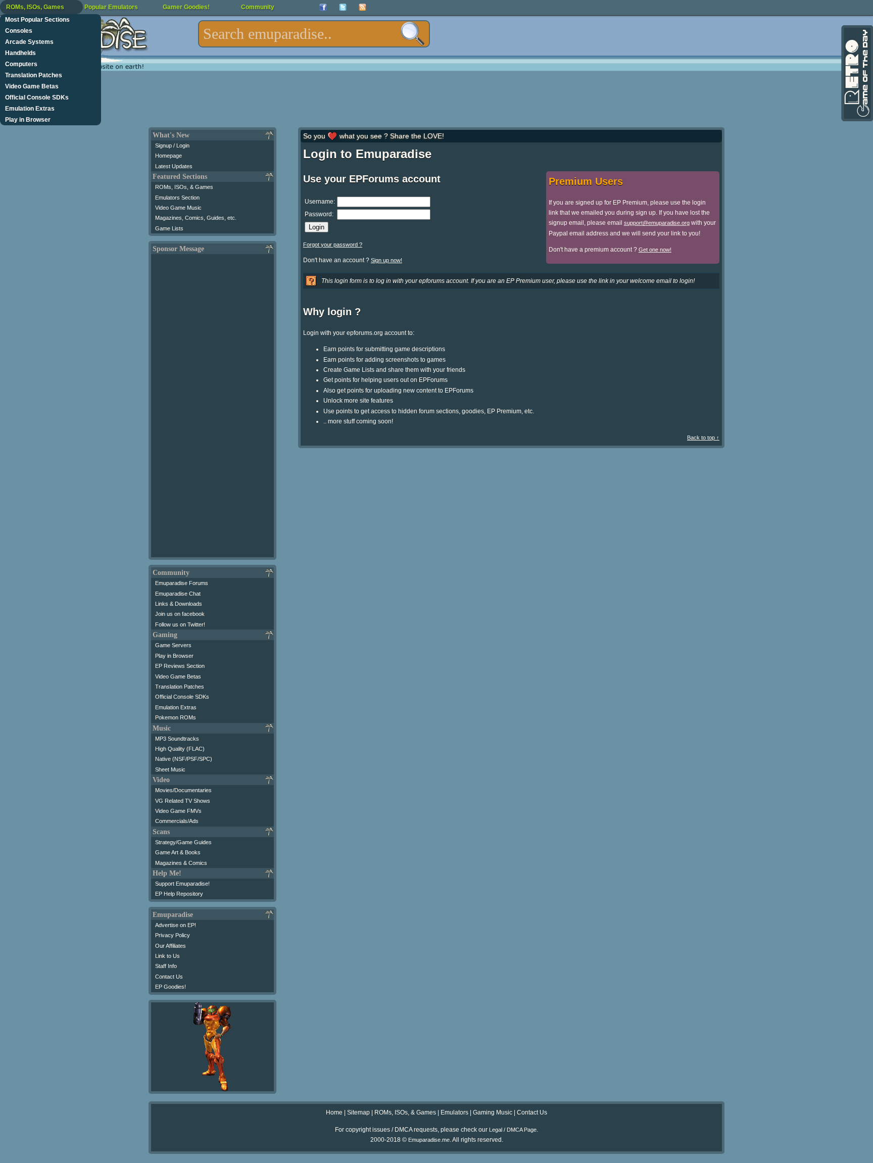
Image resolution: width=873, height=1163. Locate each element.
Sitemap (358, 1112)
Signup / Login (172, 145)
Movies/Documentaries (183, 790)
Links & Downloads (178, 604)
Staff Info (166, 966)
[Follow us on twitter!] (343, 7)
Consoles (18, 30)
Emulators (454, 1112)
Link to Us (167, 956)
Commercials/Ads (177, 821)
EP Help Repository (179, 894)
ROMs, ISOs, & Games (184, 187)
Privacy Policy (172, 935)
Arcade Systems (29, 41)
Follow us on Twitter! (180, 624)
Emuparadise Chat (178, 594)
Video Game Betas (32, 86)
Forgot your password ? (332, 244)
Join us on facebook (180, 614)
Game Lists (169, 228)
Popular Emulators (111, 7)
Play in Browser (28, 119)
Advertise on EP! (175, 925)
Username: (320, 201)
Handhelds (20, 53)
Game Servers (173, 645)
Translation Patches (33, 75)
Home (334, 1112)
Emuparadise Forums (181, 583)
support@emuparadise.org (657, 223)
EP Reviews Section (180, 666)
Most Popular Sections (37, 19)
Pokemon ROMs (175, 717)
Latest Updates (173, 166)
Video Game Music (178, 208)
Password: (319, 214)
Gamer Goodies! (186, 7)
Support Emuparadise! (182, 884)
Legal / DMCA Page (513, 1130)
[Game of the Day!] (856, 73)
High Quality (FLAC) (180, 749)
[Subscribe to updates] (362, 7)
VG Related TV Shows (182, 801)
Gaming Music (492, 1112)
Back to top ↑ (703, 437)
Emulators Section (177, 198)
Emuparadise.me (429, 1140)
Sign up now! (386, 260)
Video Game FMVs (178, 811)
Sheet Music (170, 769)
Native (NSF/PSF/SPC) (183, 759)
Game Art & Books (178, 852)
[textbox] (314, 33)
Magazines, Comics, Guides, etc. (195, 218)
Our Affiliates (170, 946)
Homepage (168, 156)
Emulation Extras (30, 108)
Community (257, 7)
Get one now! (655, 250)
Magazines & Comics (181, 863)
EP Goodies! (170, 987)
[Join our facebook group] (323, 7)
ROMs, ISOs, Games (35, 7)
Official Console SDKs (37, 97)
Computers (21, 64)
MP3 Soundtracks (177, 739)
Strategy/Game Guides (183, 842)
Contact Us (169, 977)
